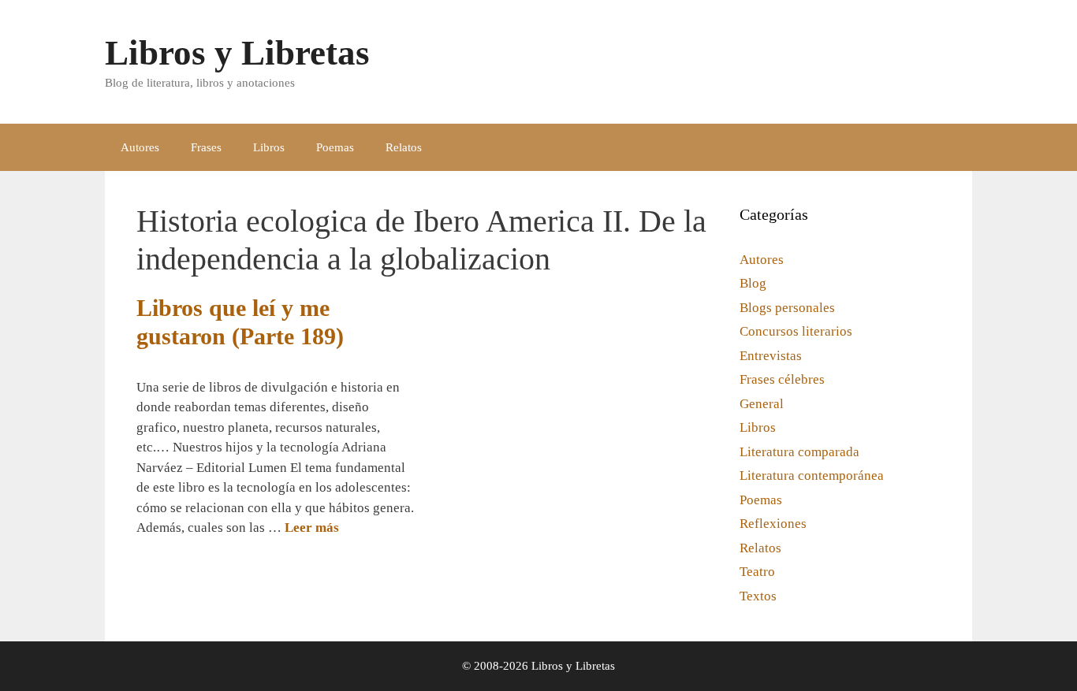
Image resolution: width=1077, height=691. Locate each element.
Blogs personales (787, 307)
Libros (269, 147)
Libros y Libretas (237, 52)
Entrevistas (771, 355)
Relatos (404, 147)
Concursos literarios (796, 331)
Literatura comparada (799, 451)
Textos (758, 596)
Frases (206, 147)
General (762, 403)
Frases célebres (782, 379)
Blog (753, 283)
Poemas (335, 147)
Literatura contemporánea (812, 475)
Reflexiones (773, 523)
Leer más (312, 527)
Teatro (757, 571)
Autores (140, 147)
